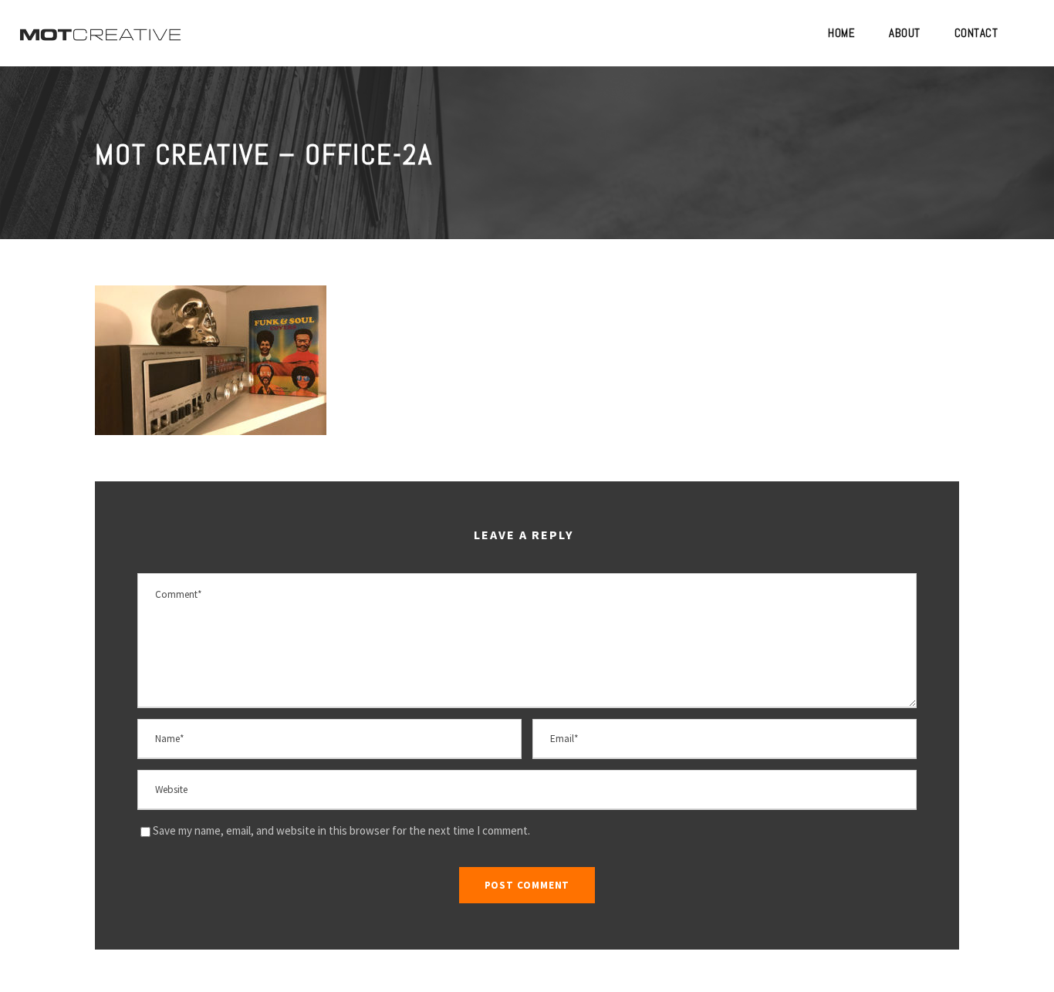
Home (841, 32)
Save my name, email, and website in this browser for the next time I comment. (341, 830)
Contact (976, 32)
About (905, 32)
